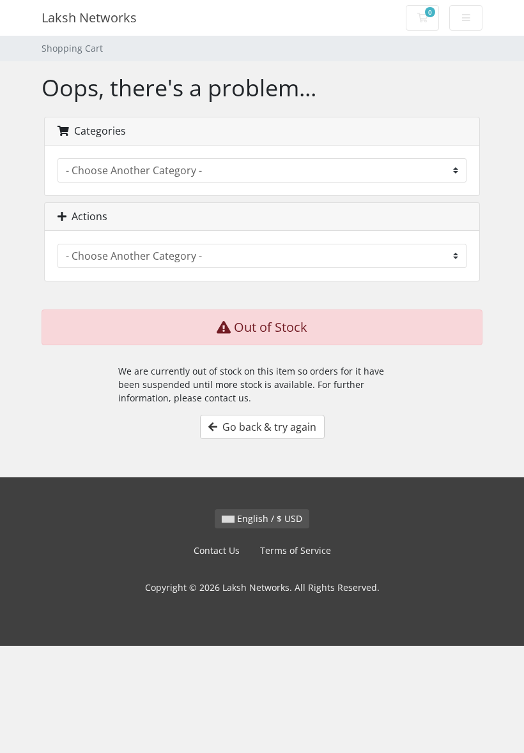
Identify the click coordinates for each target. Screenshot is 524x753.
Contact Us (217, 550)
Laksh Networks (89, 17)
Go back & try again (266, 427)
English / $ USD (268, 518)
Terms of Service (295, 550)
